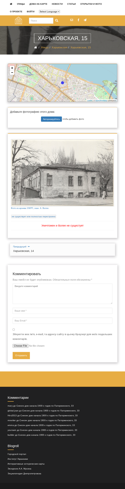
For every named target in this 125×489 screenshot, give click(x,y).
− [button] (12, 72)
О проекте (16, 11)
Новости (57, 4)
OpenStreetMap (101, 100)
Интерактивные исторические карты (26, 464)
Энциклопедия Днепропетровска (24, 473)
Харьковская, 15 (81, 47)
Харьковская (60, 47)
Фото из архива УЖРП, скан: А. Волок (29, 208)
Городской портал (17, 454)
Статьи (71, 4)
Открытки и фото (91, 4)
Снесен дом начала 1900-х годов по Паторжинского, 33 (45, 406)
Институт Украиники (18, 459)
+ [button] (12, 68)
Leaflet (89, 100)
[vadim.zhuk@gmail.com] (71, 20)
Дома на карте (38, 4)
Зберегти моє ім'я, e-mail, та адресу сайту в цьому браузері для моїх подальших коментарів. (62, 336)
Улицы (21, 4)
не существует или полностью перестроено (33, 216)
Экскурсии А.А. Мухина (19, 468)
